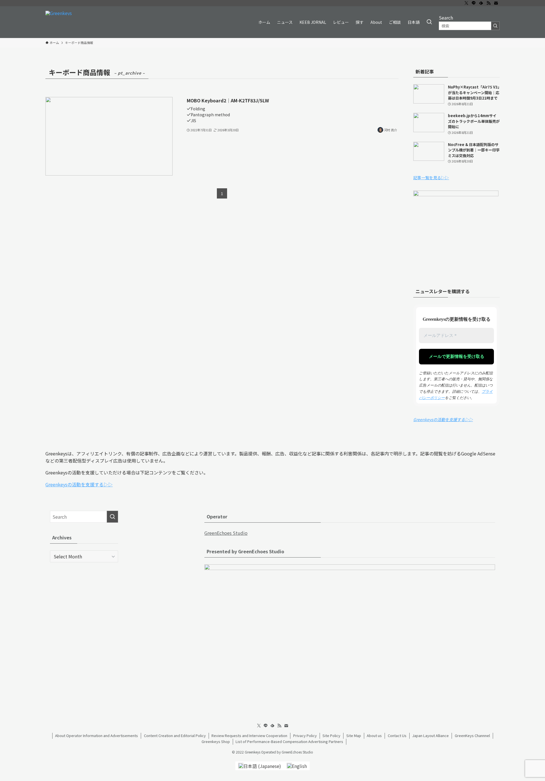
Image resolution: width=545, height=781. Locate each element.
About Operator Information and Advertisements (96, 735)
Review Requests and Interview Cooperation (249, 735)
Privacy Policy (305, 735)
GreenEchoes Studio (226, 532)
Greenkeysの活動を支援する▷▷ (443, 419)
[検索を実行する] (495, 26)
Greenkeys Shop (216, 741)
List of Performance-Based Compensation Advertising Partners (289, 741)
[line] (473, 3)
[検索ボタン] (429, 22)
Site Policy (331, 735)
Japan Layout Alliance (430, 735)
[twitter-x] (466, 3)
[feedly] (481, 3)
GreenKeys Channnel (472, 735)
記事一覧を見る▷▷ (431, 177)
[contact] (496, 3)
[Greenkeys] (58, 22)
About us (374, 735)
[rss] (488, 3)
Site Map (353, 735)
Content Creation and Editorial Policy (175, 735)
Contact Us (397, 735)
